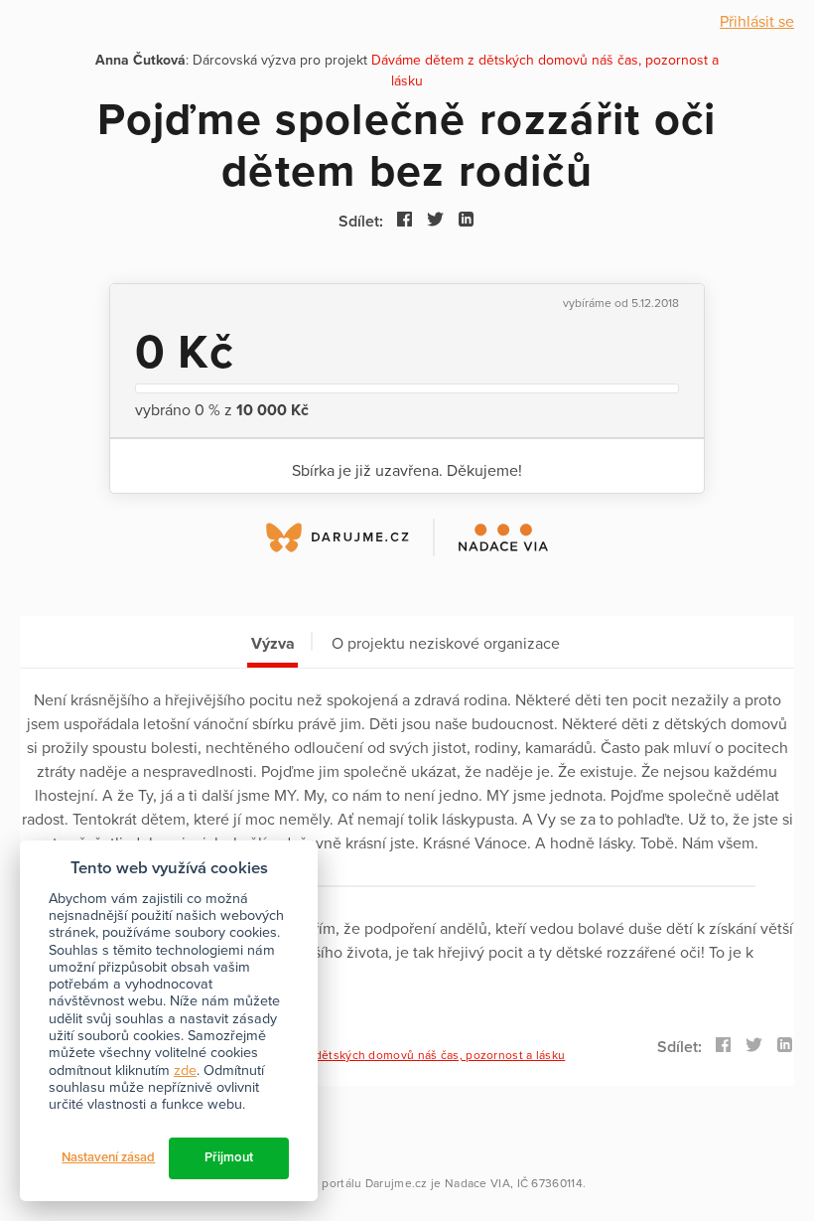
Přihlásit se (757, 22)
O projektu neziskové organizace (446, 644)
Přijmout (228, 1157)
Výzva (273, 644)
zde (185, 1070)
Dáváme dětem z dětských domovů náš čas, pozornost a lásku (391, 1055)
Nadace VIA (477, 1183)
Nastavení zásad (108, 1157)
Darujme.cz (396, 1183)
